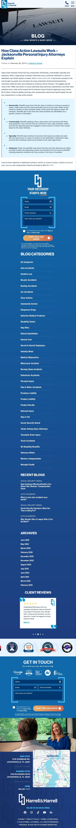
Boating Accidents (29, 286)
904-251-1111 (24, 789)
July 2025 (25, 568)
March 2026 (25, 548)
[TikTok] (38, 812)
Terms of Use (27, 708)
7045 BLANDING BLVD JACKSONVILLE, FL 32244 (18, 775)
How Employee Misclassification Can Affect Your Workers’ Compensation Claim (36, 486)
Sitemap (21, 819)
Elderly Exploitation (29, 333)
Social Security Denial (30, 423)
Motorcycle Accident (30, 363)
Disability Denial (28, 321)
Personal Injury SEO (28, 825)
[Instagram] (31, 812)
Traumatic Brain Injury (30, 435)
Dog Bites (25, 327)
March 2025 (25, 581)
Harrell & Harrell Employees (33, 345)
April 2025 (25, 577)
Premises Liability (28, 393)
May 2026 (25, 544)
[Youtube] (44, 812)
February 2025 (27, 585)
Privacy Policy (36, 232)
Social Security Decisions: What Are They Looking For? (35, 509)
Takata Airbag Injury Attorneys (34, 429)
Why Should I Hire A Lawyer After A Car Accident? (37, 520)
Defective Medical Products (33, 315)
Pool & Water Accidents (31, 387)
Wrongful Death (27, 464)
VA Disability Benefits (30, 446)
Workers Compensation (31, 458)
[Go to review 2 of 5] (35, 634)
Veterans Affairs (28, 452)
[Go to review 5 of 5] (43, 634)
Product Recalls (28, 405)
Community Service (29, 304)
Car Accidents (27, 292)
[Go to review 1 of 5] (33, 634)
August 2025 (26, 564)
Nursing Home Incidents (31, 369)
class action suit (44, 78)
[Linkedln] (51, 812)
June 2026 (25, 540)
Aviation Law (26, 274)
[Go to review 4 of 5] (40, 634)
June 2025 (25, 573)
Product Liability (28, 399)
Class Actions (27, 298)
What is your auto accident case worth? (34, 498)
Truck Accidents (28, 440)
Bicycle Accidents (29, 280)
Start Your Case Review (36, 238)
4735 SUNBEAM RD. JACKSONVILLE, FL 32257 (18, 760)
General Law (26, 339)
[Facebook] (25, 812)
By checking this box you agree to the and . (40, 231)
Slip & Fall (25, 417)
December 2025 (27, 556)
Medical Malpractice (30, 357)
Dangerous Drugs (28, 309)
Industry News (27, 351)
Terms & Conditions (49, 819)
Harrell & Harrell (35, 63)
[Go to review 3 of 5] (38, 634)
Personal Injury (27, 381)
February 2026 (27, 552)
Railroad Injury (27, 411)
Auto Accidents (27, 268)
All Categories (27, 262)
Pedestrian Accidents (30, 375)
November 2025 (27, 560)
